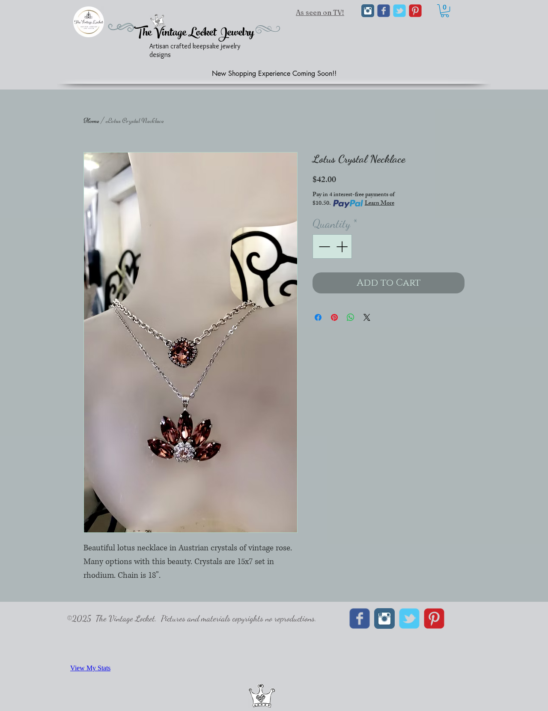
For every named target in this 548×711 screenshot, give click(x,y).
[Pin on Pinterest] (334, 317)
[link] (445, 10)
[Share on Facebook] (318, 317)
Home (91, 121)
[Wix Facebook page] (383, 10)
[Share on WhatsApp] (350, 317)
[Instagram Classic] (367, 10)
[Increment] (342, 246)
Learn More (379, 204)
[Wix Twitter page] (399, 10)
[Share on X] (367, 317)
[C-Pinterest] (415, 10)
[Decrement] (323, 246)
